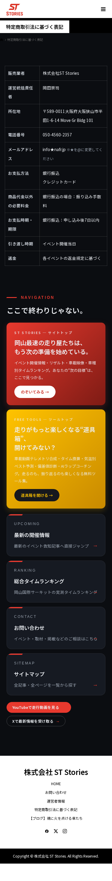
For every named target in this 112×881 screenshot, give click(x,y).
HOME (56, 783)
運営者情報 (56, 801)
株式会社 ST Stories (56, 772)
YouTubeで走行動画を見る (38, 707)
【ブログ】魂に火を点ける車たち (56, 818)
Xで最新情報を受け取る (36, 721)
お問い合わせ (56, 792)
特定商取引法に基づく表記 (55, 809)
